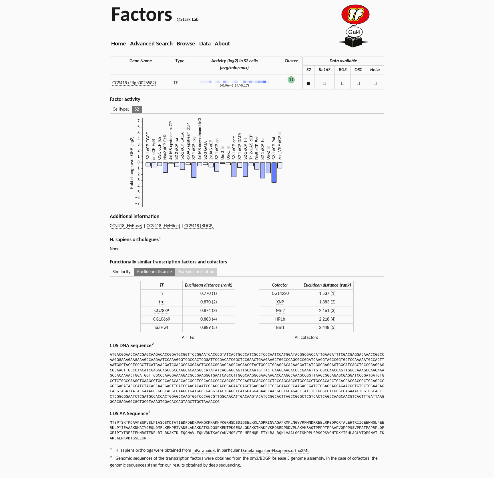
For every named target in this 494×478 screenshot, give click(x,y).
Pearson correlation (196, 272)
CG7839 (161, 311)
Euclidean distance (154, 272)
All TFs (188, 337)
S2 (137, 109)
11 (291, 79)
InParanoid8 (203, 451)
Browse (186, 44)
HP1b (280, 319)
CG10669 (161, 319)
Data (205, 44)
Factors (141, 15)
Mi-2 (280, 311)
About (222, 44)
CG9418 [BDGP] (199, 226)
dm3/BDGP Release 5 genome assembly (287, 458)
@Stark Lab (187, 19)
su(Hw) (161, 327)
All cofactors (306, 337)
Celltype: (121, 109)
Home (118, 44)
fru (161, 302)
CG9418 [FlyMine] (163, 226)
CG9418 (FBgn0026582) (134, 83)
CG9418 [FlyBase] (126, 226)
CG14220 (280, 293)
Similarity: (122, 272)
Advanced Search (151, 44)
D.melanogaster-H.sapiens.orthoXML (275, 451)
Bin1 (280, 327)
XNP (280, 302)
